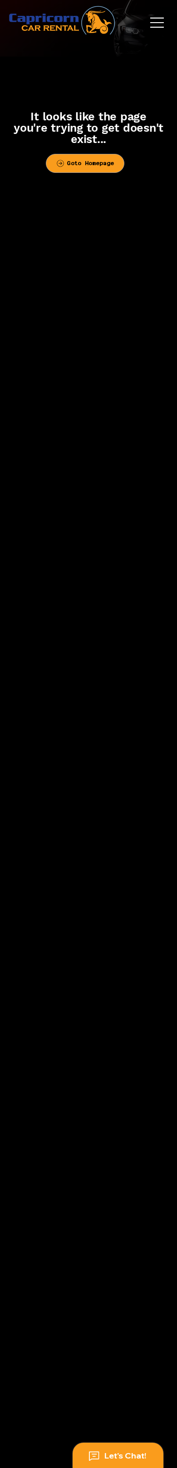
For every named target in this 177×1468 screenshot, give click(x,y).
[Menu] (157, 23)
